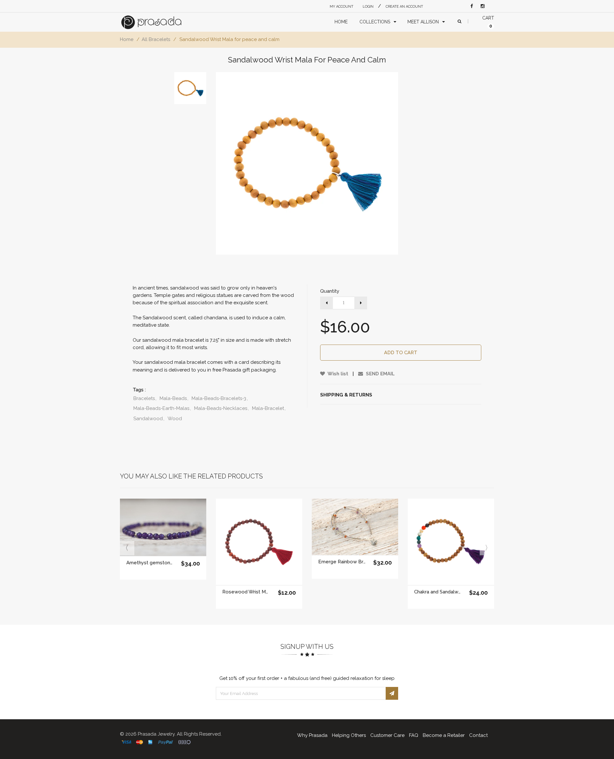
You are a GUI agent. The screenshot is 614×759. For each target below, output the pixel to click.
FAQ (413, 735)
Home (126, 39)
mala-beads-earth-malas (162, 408)
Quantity (329, 291)
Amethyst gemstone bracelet (150, 563)
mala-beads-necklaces (221, 408)
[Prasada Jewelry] (157, 22)
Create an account (404, 6)
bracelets (144, 398)
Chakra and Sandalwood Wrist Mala (438, 592)
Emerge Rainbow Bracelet (342, 562)
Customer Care (387, 735)
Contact (478, 735)
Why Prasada (312, 735)
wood (175, 418)
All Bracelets (156, 39)
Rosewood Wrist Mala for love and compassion (246, 592)
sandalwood (148, 418)
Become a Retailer (444, 735)
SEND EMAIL (380, 374)
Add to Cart (400, 352)
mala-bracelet (269, 408)
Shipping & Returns (346, 395)
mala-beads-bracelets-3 (220, 398)
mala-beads (174, 398)
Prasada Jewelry (156, 734)
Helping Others (349, 735)
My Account (341, 6)
